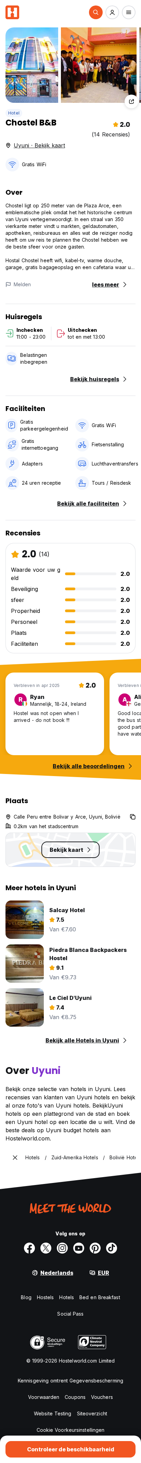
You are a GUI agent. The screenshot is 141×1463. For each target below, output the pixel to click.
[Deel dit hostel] (131, 101)
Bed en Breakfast (99, 1297)
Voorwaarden (43, 1397)
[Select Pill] (96, 12)
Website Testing (53, 1413)
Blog (26, 1297)
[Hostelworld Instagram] (62, 1248)
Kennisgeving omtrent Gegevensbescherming (70, 1380)
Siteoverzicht (92, 1413)
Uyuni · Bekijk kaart (39, 145)
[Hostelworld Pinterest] (95, 1248)
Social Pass (70, 1314)
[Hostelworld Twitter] (45, 1248)
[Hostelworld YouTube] (78, 1248)
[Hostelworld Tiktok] (111, 1248)
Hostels (45, 1297)
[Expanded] (15, 1157)
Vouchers (102, 1397)
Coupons (75, 1397)
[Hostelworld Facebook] (29, 1248)
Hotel (14, 113)
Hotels (66, 1297)
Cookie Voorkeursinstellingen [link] (71, 1430)
